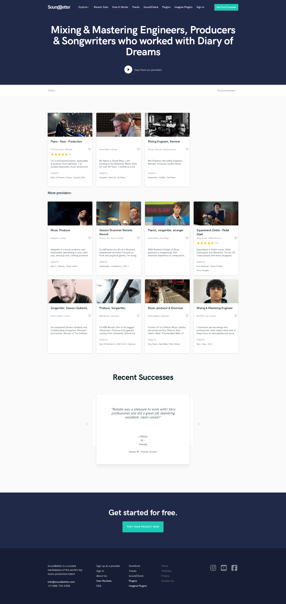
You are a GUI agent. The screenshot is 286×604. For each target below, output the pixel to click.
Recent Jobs (101, 7)
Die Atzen (171, 177)
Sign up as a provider (108, 566)
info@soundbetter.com (61, 582)
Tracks (136, 7)
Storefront (134, 566)
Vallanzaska (104, 266)
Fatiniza (61, 266)
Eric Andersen (203, 266)
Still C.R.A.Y (122, 344)
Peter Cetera (174, 344)
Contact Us (167, 581)
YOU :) (126, 266)
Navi (198, 344)
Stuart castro (71, 266)
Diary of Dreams (58, 177)
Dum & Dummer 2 (107, 344)
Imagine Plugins (183, 7)
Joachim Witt (79, 177)
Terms (164, 566)
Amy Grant (153, 344)
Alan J (53, 266)
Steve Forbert (217, 266)
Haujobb (103, 177)
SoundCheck (150, 7)
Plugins (166, 7)
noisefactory (116, 266)
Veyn (204, 344)
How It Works (120, 7)
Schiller (162, 177)
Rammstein (153, 177)
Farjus (69, 177)
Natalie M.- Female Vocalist (143, 451)
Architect (121, 177)
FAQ (98, 586)
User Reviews (104, 581)
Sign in (200, 7)
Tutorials (166, 571)
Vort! (210, 344)
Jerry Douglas (203, 270)
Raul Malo (163, 344)
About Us (101, 576)
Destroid (112, 177)
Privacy (165, 576)
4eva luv (132, 344)
